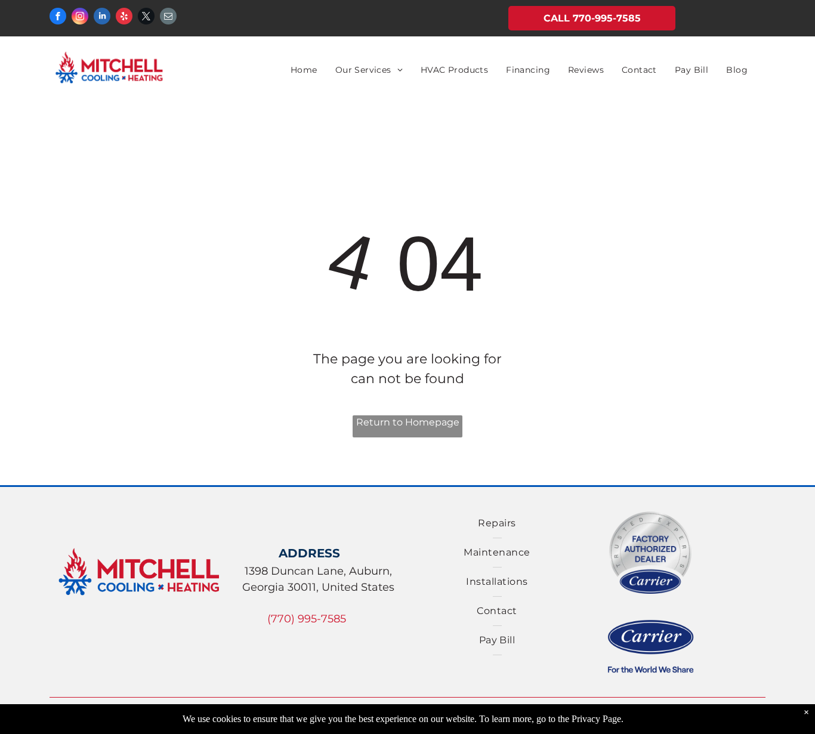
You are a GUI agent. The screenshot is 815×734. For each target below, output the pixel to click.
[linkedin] (102, 17)
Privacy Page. (597, 719)
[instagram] (80, 17)
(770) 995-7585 (306, 618)
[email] (168, 17)
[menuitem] (304, 70)
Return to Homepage (407, 422)
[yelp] (124, 17)
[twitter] (146, 17)
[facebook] (58, 17)
